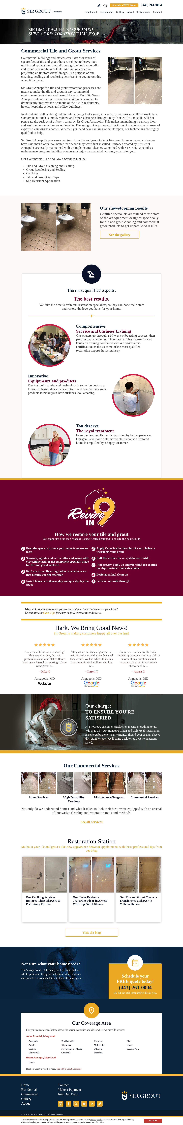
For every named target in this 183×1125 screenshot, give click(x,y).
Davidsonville (67, 1041)
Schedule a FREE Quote (124, 5)
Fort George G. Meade (71, 1049)
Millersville (99, 1045)
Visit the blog (91, 932)
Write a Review (98, 5)
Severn (130, 1045)
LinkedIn (92, 1104)
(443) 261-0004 (151, 5)
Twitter (76, 1104)
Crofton (32, 1049)
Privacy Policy (96, 1120)
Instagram (60, 1104)
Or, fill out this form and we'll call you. (135, 992)
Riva (129, 1041)
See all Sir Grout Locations (69, 1069)
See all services (91, 822)
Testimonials (144, 11)
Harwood (98, 1041)
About (130, 11)
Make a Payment (69, 1089)
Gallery (120, 11)
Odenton (98, 1049)
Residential (91, 11)
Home (25, 1085)
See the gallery (119, 235)
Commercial (106, 11)
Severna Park (133, 1049)
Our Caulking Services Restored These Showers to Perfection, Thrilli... (43, 901)
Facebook (68, 1104)
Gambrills (65, 1052)
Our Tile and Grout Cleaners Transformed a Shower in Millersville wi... (138, 901)
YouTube (84, 1104)
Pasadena (98, 1052)
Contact (157, 11)
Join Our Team (68, 1094)
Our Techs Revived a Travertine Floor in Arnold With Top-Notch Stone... (90, 901)
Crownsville (34, 1052)
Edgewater (66, 1045)
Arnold (32, 1045)
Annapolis (33, 1041)
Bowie (31, 1062)
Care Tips (49, 612)
